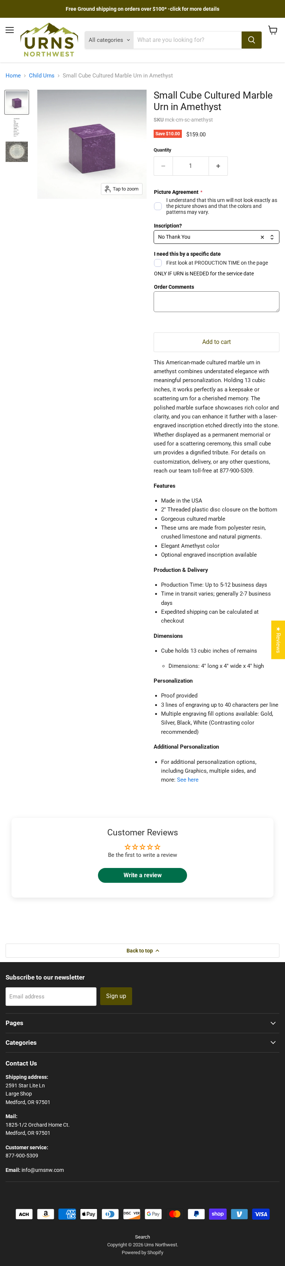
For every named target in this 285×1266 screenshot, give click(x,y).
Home (13, 76)
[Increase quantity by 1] (218, 166)
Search (142, 1237)
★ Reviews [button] (278, 640)
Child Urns (42, 76)
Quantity (162, 150)
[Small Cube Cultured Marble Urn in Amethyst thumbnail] (17, 102)
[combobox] (216, 237)
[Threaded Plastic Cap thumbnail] (17, 152)
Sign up (116, 996)
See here (188, 779)
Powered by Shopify (142, 1252)
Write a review (143, 875)
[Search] (252, 40)
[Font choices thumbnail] (17, 127)
